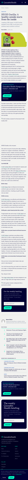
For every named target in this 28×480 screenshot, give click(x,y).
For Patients (3, 453)
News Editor (4, 29)
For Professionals (5, 456)
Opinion (16, 451)
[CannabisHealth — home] (8, 2)
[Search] (22, 2)
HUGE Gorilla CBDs (6, 167)
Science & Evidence (5, 451)
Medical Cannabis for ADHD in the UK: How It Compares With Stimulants (15, 370)
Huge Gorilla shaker (8, 277)
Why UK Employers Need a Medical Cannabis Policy (15, 363)
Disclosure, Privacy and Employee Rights (16, 330)
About (16, 458)
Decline (4, 477)
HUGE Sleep (4, 187)
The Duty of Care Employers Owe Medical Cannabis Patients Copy (14, 334)
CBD (9, 178)
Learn (16, 448)
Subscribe (7, 307)
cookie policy (19, 474)
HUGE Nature (4, 235)
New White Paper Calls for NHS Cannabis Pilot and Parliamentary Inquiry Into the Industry (16, 340)
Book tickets (5, 98)
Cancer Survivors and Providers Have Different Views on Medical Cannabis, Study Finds (15, 376)
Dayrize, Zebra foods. (13, 74)
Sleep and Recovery (21, 170)
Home (2, 7)
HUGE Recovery (5, 199)
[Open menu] (25, 2)
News (2, 448)
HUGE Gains (20, 213)
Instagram (3, 466)
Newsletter (3, 464)
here (25, 70)
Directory (17, 453)
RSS (2, 469)
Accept (11, 477)
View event (7, 95)
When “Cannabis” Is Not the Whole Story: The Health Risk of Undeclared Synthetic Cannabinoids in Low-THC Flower (16, 346)
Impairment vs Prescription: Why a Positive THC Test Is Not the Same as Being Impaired (15, 353)
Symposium (17, 456)
